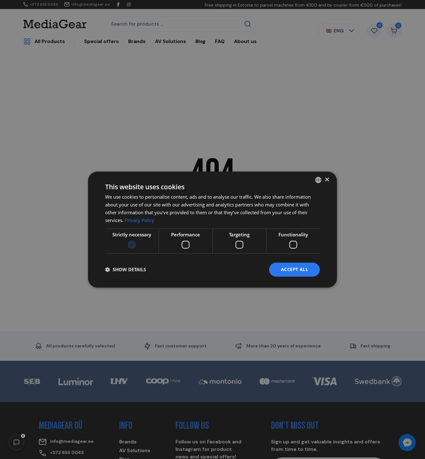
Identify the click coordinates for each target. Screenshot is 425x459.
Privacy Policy (139, 220)
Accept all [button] (294, 269)
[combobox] (318, 180)
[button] (16, 442)
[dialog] (212, 229)
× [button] (327, 179)
